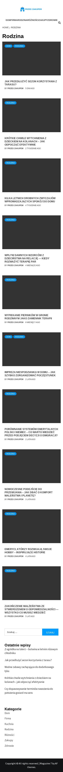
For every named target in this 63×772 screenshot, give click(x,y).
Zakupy (43, 20)
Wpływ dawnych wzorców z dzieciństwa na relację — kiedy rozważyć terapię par (27, 258)
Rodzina (22, 20)
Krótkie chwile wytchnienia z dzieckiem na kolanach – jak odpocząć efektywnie (25, 141)
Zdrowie (52, 20)
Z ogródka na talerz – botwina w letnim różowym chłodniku (31, 651)
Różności (33, 20)
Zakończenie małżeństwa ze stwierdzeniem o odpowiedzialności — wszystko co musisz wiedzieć (31, 609)
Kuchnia (9, 724)
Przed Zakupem (15, 88)
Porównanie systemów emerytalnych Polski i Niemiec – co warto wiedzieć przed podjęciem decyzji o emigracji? (31, 432)
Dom (8, 20)
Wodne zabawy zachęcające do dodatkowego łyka (29, 669)
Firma (14, 20)
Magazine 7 (46, 763)
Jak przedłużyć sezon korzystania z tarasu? (28, 660)
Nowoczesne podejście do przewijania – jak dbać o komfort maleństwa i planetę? (29, 492)
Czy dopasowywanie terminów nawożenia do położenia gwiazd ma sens (29, 690)
